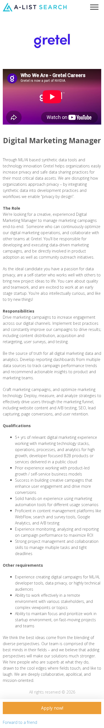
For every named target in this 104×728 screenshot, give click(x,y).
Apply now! (52, 708)
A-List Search (35, 7)
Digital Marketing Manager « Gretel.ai (52, 41)
